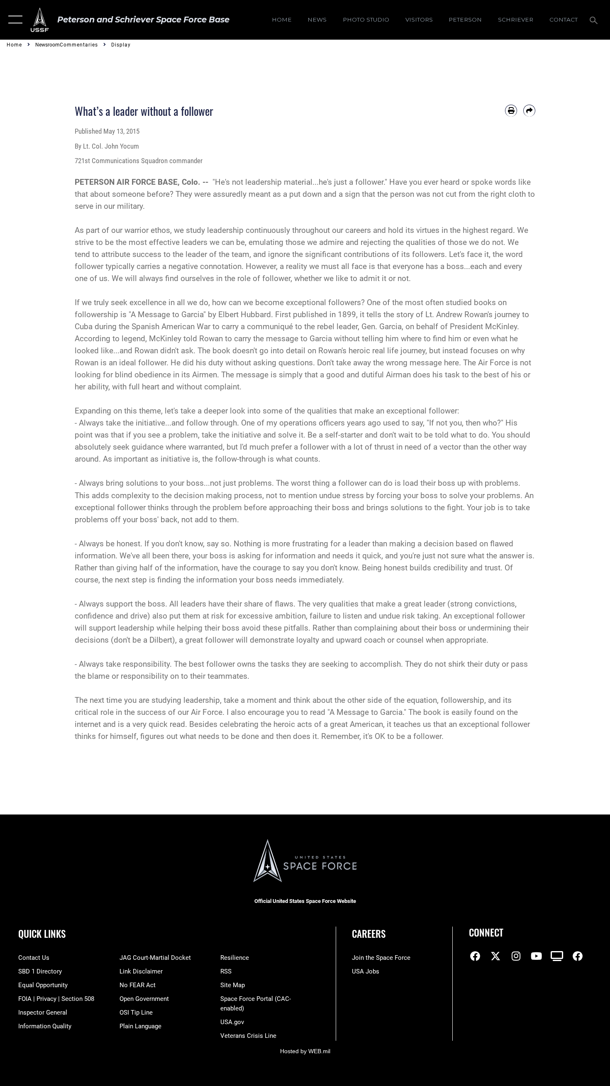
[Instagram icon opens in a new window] (516, 956)
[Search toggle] (595, 19)
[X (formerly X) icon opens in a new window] (495, 956)
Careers (369, 934)
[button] (13, 19)
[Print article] (511, 111)
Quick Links (42, 934)
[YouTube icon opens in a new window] (536, 956)
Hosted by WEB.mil (305, 1051)
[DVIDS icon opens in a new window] (557, 956)
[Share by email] (529, 111)
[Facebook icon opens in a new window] (475, 956)
